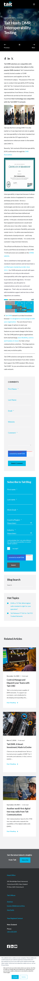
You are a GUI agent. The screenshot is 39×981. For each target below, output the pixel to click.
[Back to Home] (8, 4)
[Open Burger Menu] (34, 4)
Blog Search (13, 579)
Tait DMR (8, 315)
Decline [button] (24, 977)
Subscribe (25, 860)
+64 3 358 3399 (12, 931)
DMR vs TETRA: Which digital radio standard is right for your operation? (20, 606)
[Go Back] (19, 45)
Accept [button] (15, 977)
